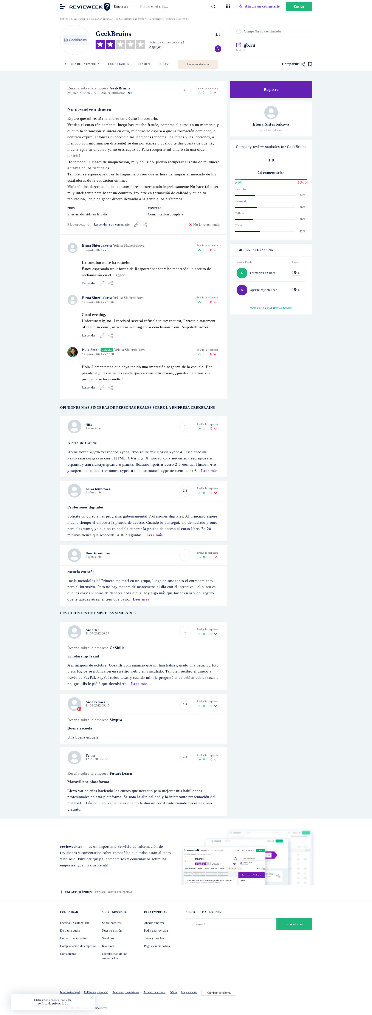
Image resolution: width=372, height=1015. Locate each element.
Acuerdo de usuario (155, 992)
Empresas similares (198, 64)
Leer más (209, 470)
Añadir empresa (154, 922)
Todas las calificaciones (271, 308)
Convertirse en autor (73, 938)
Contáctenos (68, 953)
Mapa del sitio (189, 992)
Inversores (109, 946)
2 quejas (155, 47)
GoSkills (117, 648)
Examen (144, 64)
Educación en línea (101, 18)
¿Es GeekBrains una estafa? (130, 18)
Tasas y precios (154, 938)
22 (182, 42)
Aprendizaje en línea (263, 290)
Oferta (173, 992)
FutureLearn (121, 773)
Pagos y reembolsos (157, 946)
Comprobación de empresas (78, 946)
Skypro (116, 720)
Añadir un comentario (262, 6)
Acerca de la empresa (81, 64)
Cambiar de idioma (219, 992)
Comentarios (118, 64)
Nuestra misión (112, 930)
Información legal (70, 992)
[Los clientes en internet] (89, 6)
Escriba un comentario (75, 922)
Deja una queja (70, 930)
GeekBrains (120, 88)
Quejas (164, 64)
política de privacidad (52, 1003)
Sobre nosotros (112, 922)
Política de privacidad (96, 992)
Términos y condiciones (126, 992)
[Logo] (75, 40)
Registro (271, 89)
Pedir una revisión (156, 930)
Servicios (108, 938)
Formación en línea (262, 273)
